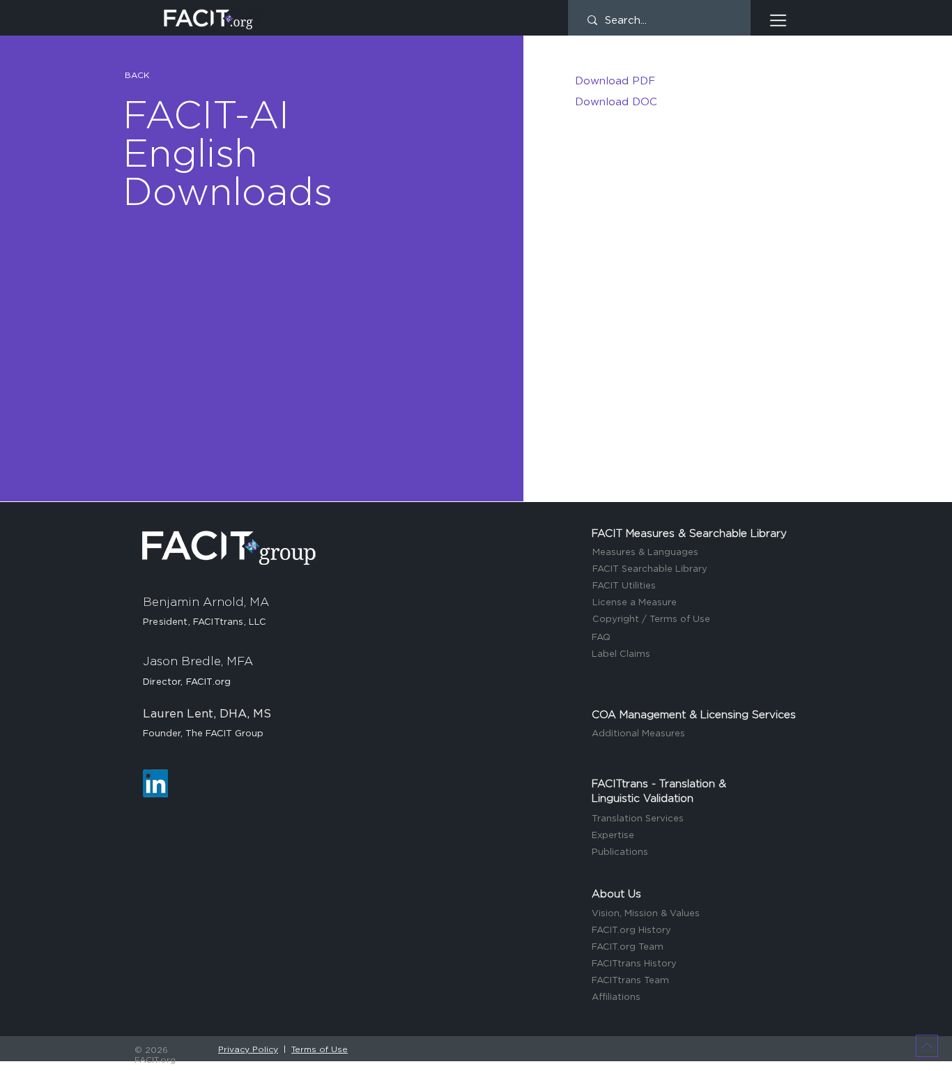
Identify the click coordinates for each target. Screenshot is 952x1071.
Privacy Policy (248, 1049)
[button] (778, 20)
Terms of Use (319, 1049)
